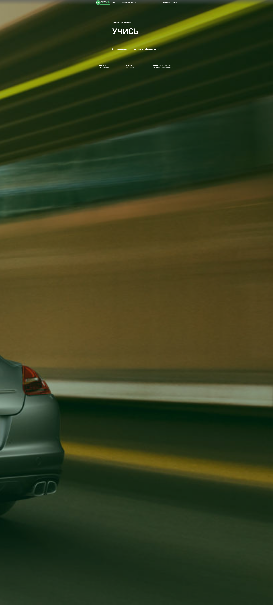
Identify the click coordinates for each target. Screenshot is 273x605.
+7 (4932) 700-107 (170, 2)
